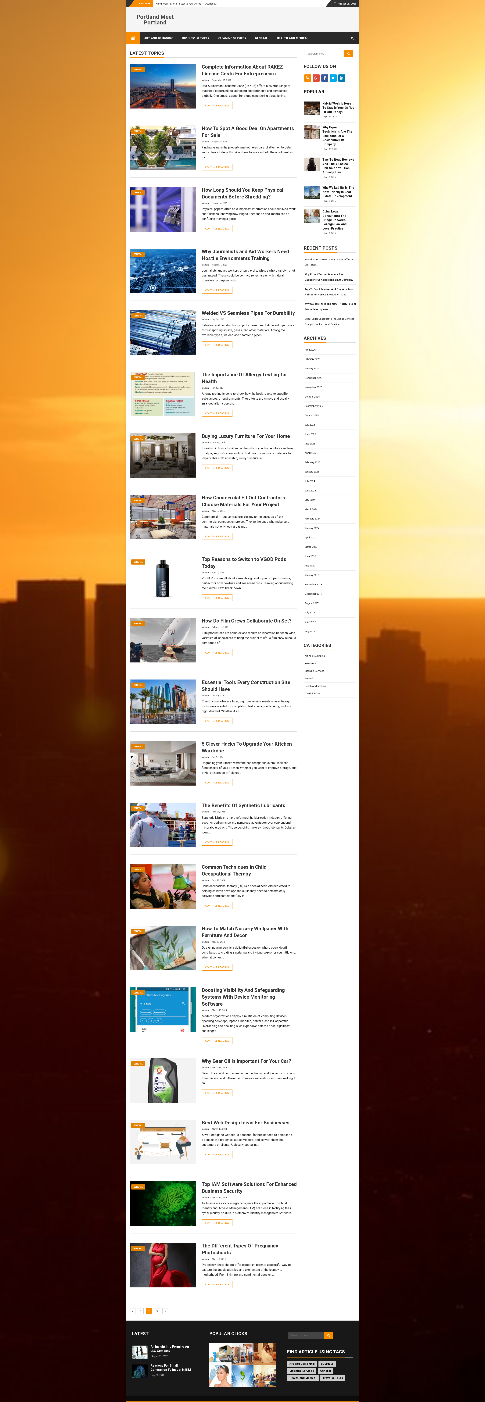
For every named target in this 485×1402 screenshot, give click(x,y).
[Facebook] (324, 78)
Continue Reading (217, 105)
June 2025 (310, 434)
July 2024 (310, 481)
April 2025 (310, 452)
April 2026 (310, 349)
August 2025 (312, 415)
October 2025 (312, 396)
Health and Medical (292, 38)
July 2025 (310, 424)
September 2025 (314, 406)
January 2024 (312, 528)
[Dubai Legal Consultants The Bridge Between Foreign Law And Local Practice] (312, 216)
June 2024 (310, 490)
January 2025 (312, 471)
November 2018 (313, 584)
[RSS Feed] (307, 78)
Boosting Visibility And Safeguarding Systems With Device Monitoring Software (243, 997)
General (261, 38)
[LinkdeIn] (341, 78)
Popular (314, 91)
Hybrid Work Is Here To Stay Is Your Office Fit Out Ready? (338, 108)
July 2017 (310, 612)
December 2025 (313, 377)
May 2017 (310, 631)
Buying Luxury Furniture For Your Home (246, 436)
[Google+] (316, 78)
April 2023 (310, 537)
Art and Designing (158, 38)
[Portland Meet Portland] (133, 38)
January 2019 (312, 575)
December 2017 (313, 593)
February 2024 (312, 518)
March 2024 (311, 509)
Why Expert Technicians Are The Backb (176, 3)
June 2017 (310, 622)
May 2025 (310, 443)
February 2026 (312, 359)
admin (205, 80)
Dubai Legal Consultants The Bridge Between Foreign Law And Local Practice (334, 220)
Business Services (195, 38)
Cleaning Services (232, 38)
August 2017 (312, 603)
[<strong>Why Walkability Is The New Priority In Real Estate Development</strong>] (312, 192)
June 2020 (310, 556)
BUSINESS (310, 663)
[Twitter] (333, 78)
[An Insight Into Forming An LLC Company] (140, 1352)
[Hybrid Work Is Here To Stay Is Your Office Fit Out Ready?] (312, 108)
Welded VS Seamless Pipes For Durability (248, 313)
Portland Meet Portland (155, 19)
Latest (140, 1333)
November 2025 (313, 387)
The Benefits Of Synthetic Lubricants (243, 805)
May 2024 (310, 499)
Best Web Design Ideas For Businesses (245, 1123)
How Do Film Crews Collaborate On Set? (247, 621)
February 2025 (312, 462)
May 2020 (310, 565)
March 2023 (311, 546)
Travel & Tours (312, 693)
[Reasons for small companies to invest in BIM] (140, 1371)
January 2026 (312, 368)
